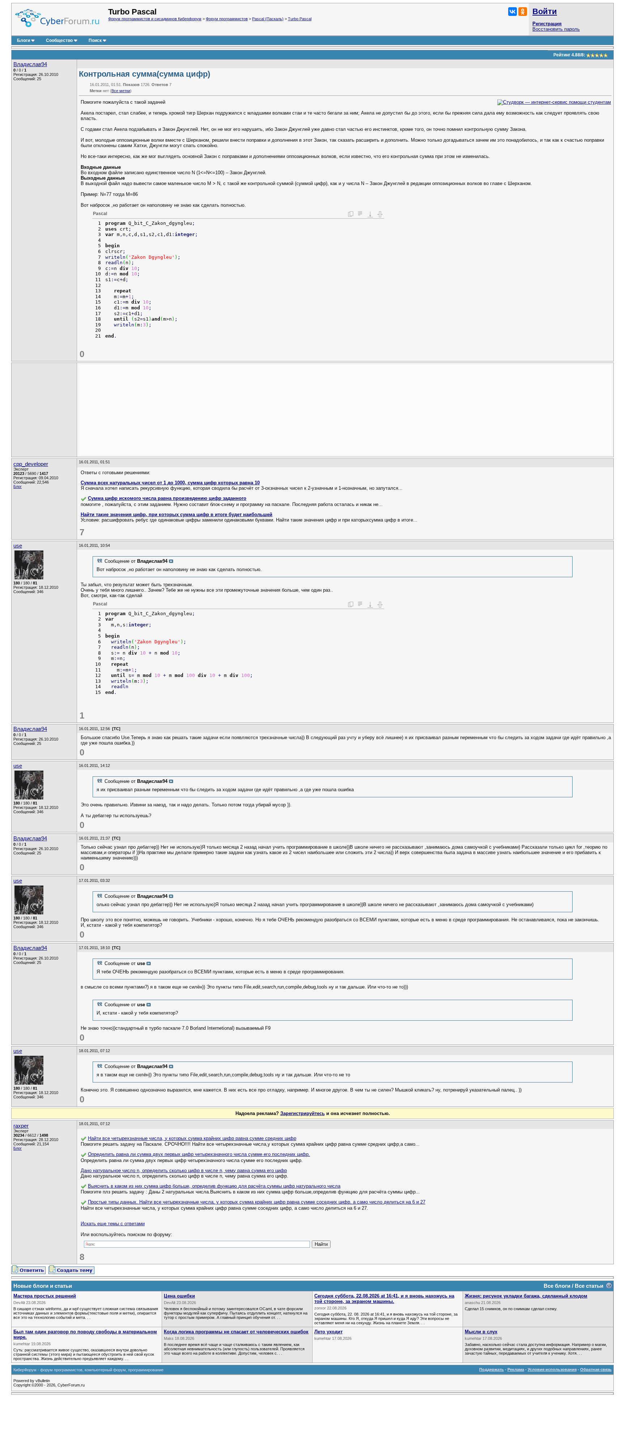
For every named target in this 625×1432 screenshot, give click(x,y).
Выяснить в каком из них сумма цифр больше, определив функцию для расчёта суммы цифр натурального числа (214, 1186)
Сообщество (59, 40)
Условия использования (552, 1369)
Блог (17, 486)
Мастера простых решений (44, 1296)
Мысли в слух (481, 1331)
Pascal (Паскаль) (268, 19)
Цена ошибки (179, 1296)
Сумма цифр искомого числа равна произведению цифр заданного (167, 498)
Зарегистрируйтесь (302, 1113)
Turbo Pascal (299, 19)
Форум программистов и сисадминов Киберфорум (154, 19)
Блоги (23, 40)
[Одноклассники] (522, 11)
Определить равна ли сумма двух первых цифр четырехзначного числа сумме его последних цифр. (199, 1154)
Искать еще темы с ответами (113, 1223)
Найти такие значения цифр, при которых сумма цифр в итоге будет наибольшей (176, 514)
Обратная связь (596, 1369)
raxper (21, 1126)
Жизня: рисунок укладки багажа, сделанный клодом (526, 1296)
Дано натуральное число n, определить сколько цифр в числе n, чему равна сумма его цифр (184, 1170)
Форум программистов (227, 19)
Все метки (120, 91)
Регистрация (547, 23)
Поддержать (491, 1369)
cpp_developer (30, 464)
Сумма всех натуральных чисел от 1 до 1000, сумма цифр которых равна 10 (170, 482)
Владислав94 (30, 64)
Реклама (515, 1369)
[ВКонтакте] (512, 11)
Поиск (95, 40)
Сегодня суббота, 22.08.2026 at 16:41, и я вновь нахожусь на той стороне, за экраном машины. (384, 1298)
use (17, 546)
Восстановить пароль (556, 29)
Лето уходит (328, 1331)
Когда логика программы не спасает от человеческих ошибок (236, 1331)
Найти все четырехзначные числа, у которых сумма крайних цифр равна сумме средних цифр (192, 1138)
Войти (544, 11)
